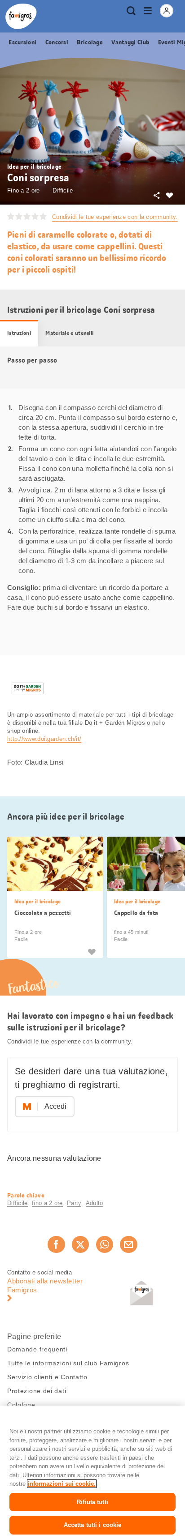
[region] (92, 1472)
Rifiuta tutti (92, 1502)
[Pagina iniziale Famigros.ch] (21, 16)
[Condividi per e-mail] (128, 1244)
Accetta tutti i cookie (93, 1525)
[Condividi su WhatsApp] (104, 1244)
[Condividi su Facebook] (56, 1244)
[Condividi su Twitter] (80, 1244)
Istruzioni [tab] (19, 333)
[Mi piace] (91, 951)
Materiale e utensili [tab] (69, 333)
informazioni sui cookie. (62, 1483)
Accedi (55, 1106)
